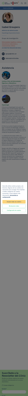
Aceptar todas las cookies (14, 201)
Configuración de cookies (14, 210)
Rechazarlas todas (14, 206)
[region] (14, 198)
